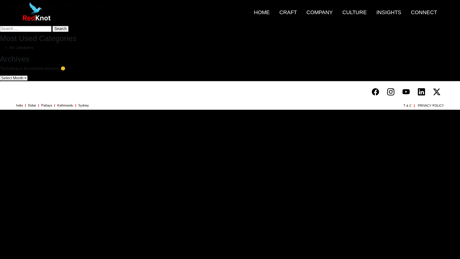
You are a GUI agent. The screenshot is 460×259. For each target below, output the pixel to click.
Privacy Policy (431, 105)
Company (319, 12)
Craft (288, 12)
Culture (354, 12)
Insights (388, 12)
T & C (407, 105)
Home (262, 12)
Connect (424, 12)
